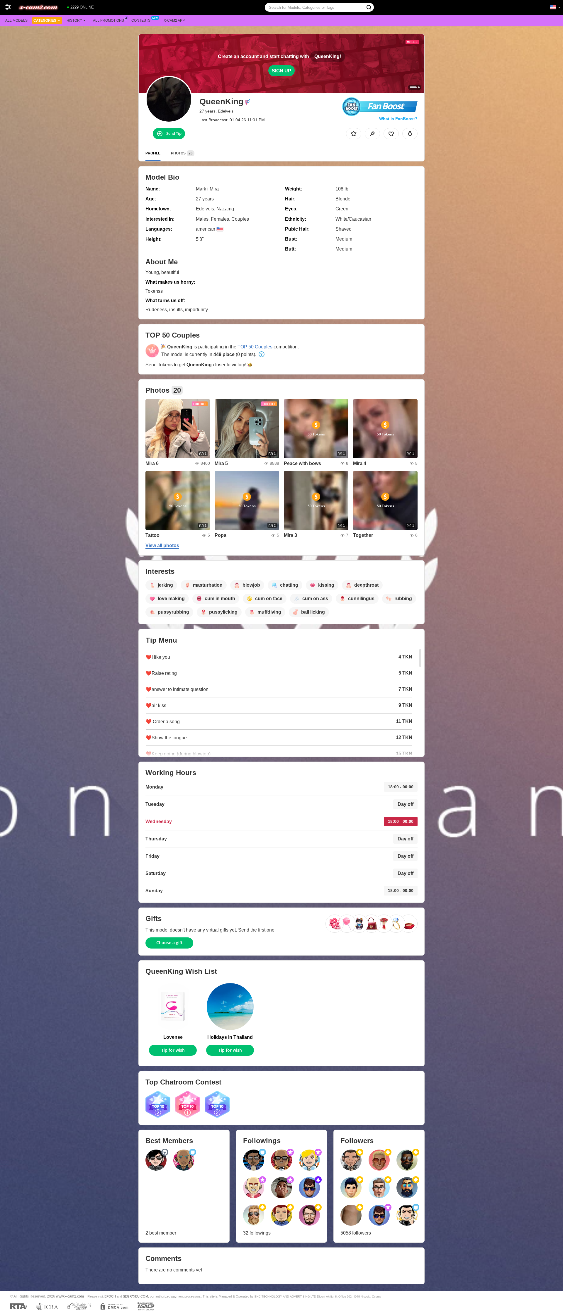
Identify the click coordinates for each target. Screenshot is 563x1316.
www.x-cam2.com (70, 1296)
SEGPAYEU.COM (135, 1296)
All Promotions (108, 20)
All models (16, 20)
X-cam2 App (174, 20)
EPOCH (110, 1296)
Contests (140, 20)
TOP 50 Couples (255, 346)
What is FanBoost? (398, 118)
